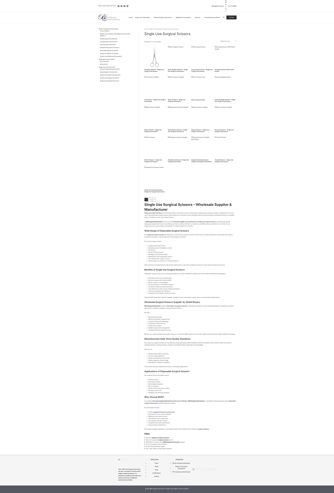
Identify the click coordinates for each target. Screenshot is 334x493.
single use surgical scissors (160, 438)
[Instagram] (119, 6)
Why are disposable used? (159, 440)
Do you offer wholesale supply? (155, 446)
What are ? (158, 438)
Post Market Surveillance (212, 17)
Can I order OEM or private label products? (159, 448)
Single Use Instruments (142, 17)
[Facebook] (121, 6)
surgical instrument (165, 401)
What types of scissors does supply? (165, 442)
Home (130, 17)
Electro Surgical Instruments (162, 17)
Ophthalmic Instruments (183, 17)
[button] (150, 17)
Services (197, 17)
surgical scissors (163, 440)
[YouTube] (124, 6)
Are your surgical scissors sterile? (156, 444)
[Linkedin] (127, 6)
